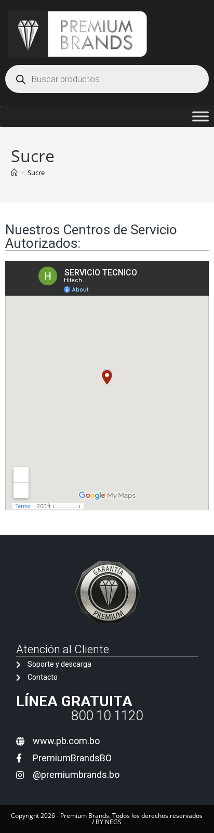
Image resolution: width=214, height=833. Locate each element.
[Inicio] (14, 172)
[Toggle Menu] (200, 116)
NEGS (113, 821)
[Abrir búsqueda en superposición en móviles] (107, 79)
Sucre (36, 172)
